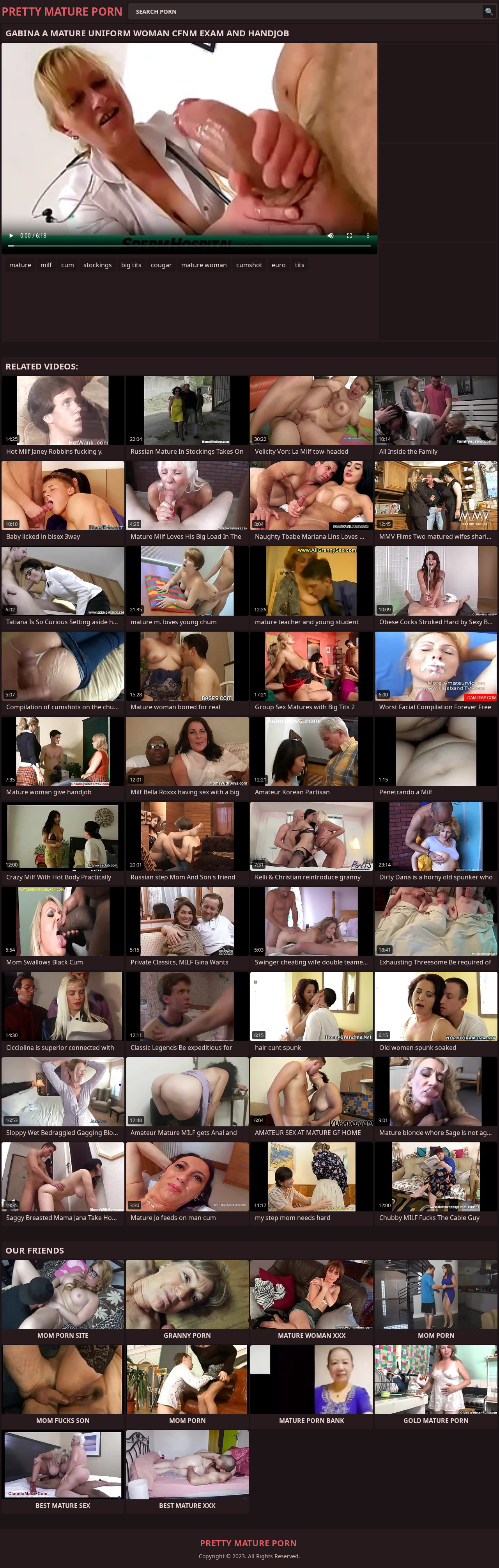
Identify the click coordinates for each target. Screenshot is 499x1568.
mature (20, 265)
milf (46, 265)
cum (67, 265)
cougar (161, 265)
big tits (131, 265)
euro (279, 265)
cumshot (249, 265)
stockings (97, 265)
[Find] (489, 11)
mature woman (204, 265)
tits (299, 265)
